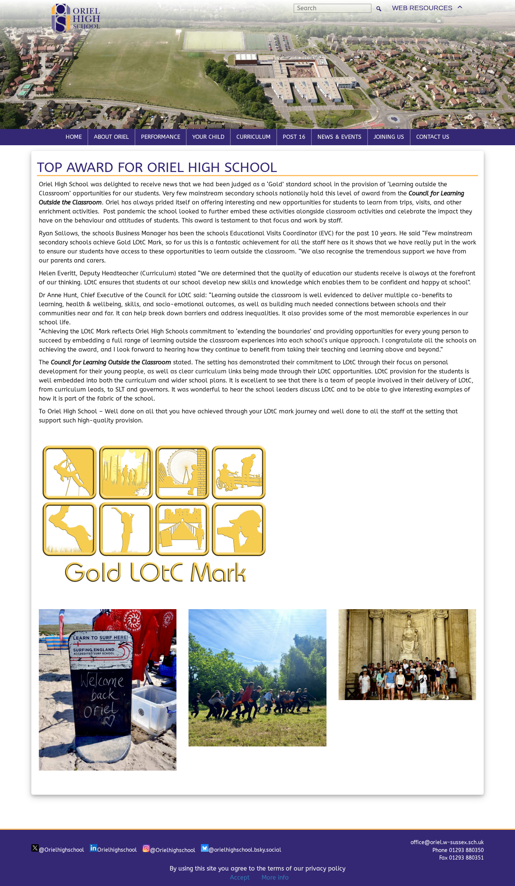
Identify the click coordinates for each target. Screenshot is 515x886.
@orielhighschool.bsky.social (244, 850)
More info (275, 877)
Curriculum (253, 137)
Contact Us (432, 137)
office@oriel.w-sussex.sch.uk (447, 842)
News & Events (339, 137)
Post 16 (294, 137)
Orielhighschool (117, 850)
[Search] (378, 8)
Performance (160, 137)
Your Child (208, 137)
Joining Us (389, 137)
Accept (240, 877)
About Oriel (111, 137)
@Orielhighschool (61, 850)
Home (74, 137)
